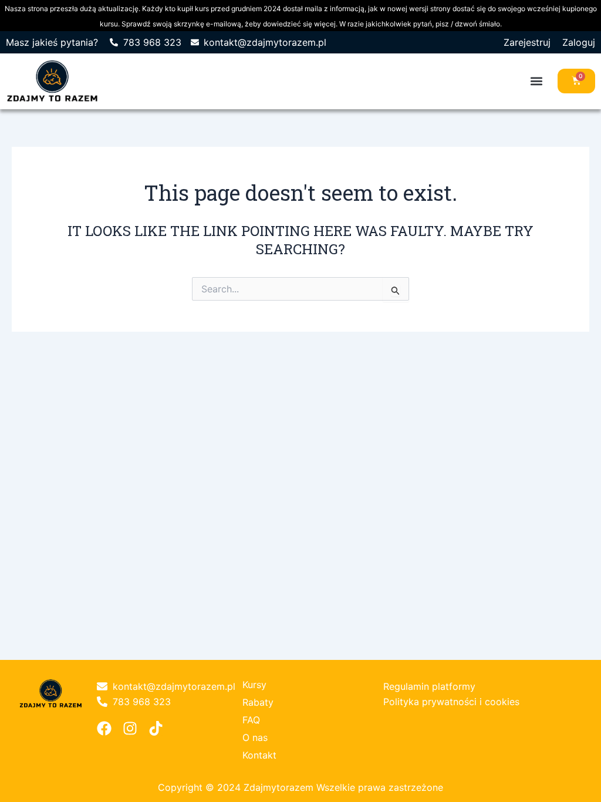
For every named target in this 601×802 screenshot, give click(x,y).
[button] (536, 81)
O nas (255, 737)
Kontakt (259, 755)
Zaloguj (578, 42)
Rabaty (258, 702)
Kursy (254, 684)
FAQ (251, 720)
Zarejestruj (527, 42)
